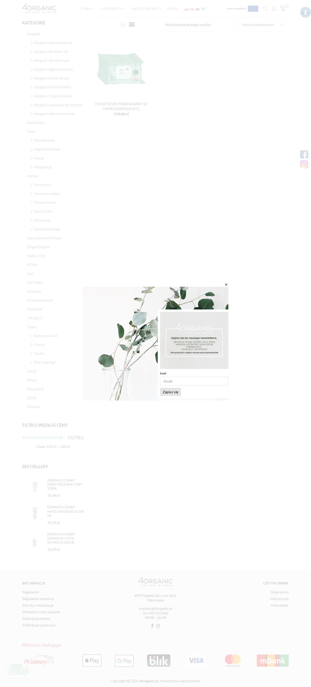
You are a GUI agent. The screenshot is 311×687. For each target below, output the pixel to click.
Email (163, 373)
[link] (194, 340)
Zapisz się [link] (170, 392)
